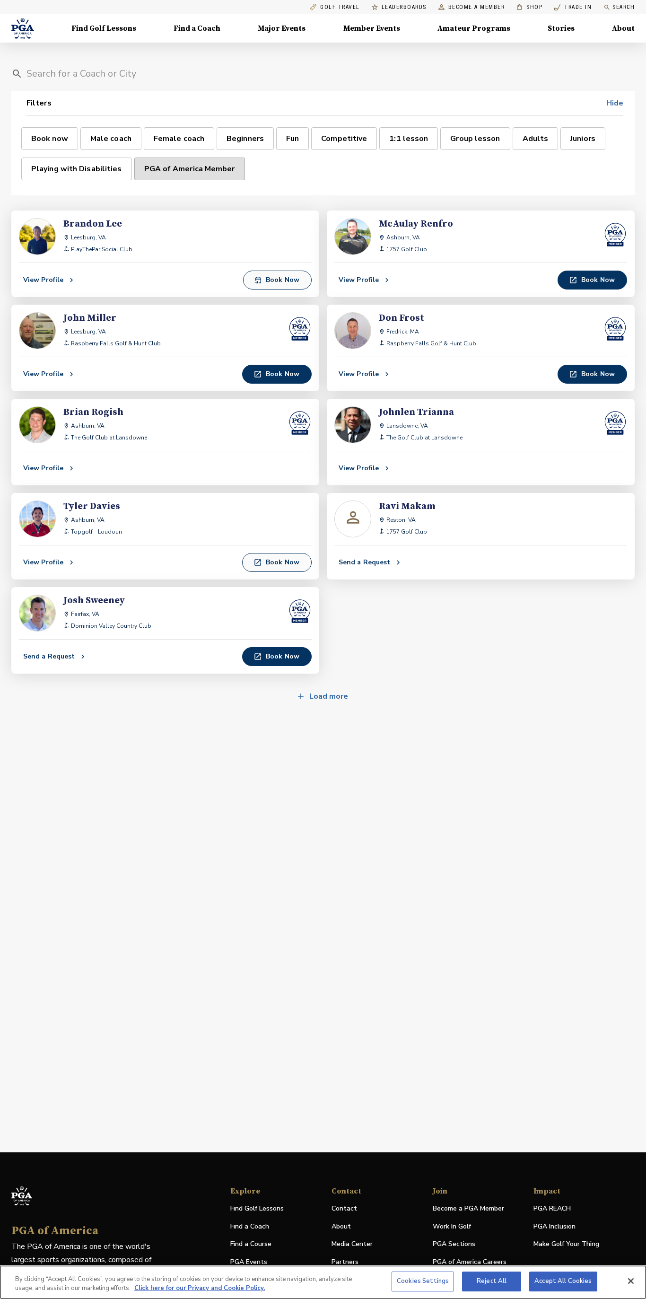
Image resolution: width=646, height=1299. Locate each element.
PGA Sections (454, 1243)
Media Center (352, 1244)
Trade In (573, 7)
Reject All (491, 1281)
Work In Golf (452, 1226)
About (623, 28)
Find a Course (250, 1243)
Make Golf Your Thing (566, 1244)
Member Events (371, 28)
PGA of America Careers (469, 1262)
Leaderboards (404, 7)
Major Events (282, 28)
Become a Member (476, 7)
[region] (323, 1282)
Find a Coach (197, 28)
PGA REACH (552, 1209)
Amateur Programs (473, 28)
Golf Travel (340, 7)
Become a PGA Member (468, 1208)
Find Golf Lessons (103, 28)
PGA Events (248, 1261)
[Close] (630, 1281)
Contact (344, 1208)
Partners (345, 1261)
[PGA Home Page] (22, 28)
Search (623, 7)
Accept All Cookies (563, 1281)
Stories (561, 28)
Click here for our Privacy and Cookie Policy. (199, 1288)
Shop (529, 7)
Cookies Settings (423, 1281)
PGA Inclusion (554, 1226)
